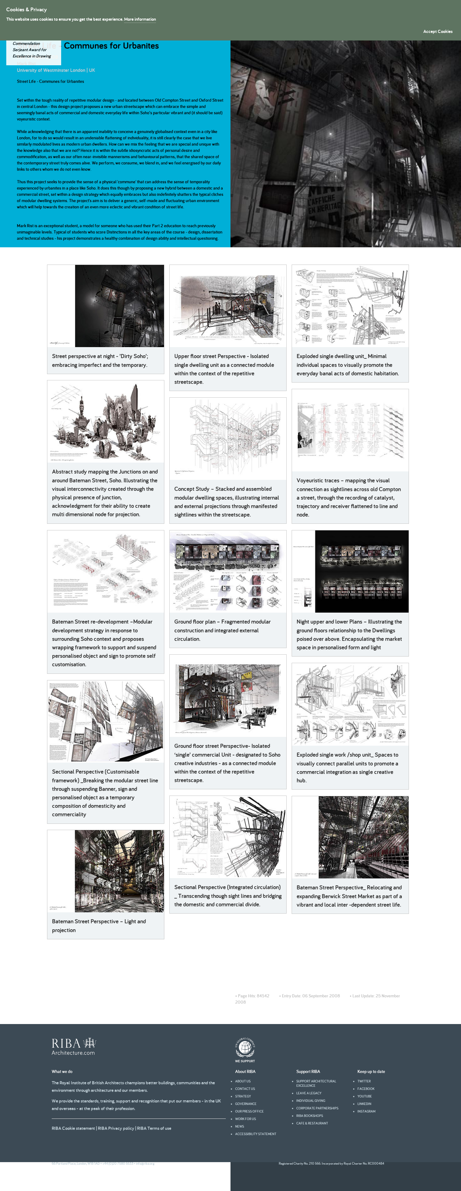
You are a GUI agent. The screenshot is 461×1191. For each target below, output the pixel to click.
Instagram (366, 1111)
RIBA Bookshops (309, 1115)
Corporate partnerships (317, 1108)
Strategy (243, 1096)
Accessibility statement (255, 1134)
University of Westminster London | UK (56, 70)
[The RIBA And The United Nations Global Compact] (245, 1061)
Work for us (245, 1119)
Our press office (249, 1111)
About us (243, 1081)
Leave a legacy (308, 1093)
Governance (246, 1104)
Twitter (364, 1081)
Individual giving (310, 1100)
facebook (366, 1088)
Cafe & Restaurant (312, 1123)
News (239, 1126)
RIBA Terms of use (154, 1128)
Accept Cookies (438, 31)
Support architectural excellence (316, 1083)
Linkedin (364, 1104)
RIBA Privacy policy (116, 1128)
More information (140, 19)
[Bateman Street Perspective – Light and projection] (105, 871)
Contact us (245, 1088)
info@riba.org (145, 1163)
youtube (365, 1096)
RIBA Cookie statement (73, 1128)
